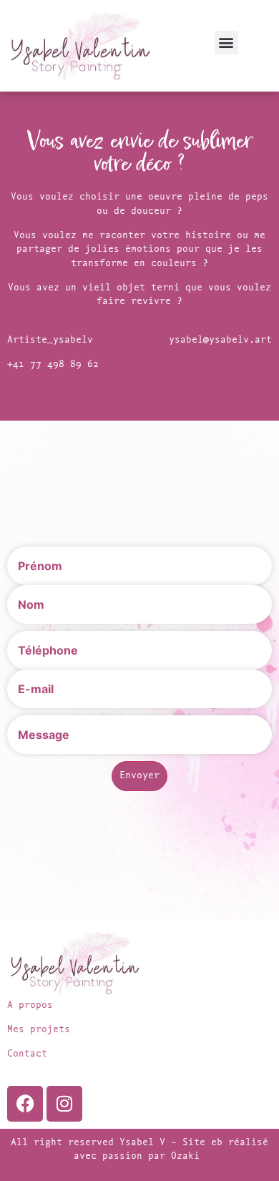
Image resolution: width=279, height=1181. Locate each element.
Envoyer (139, 775)
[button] (226, 42)
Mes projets (38, 1029)
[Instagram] (64, 1104)
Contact (27, 1054)
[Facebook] (25, 1104)
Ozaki (188, 1156)
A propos (30, 1005)
